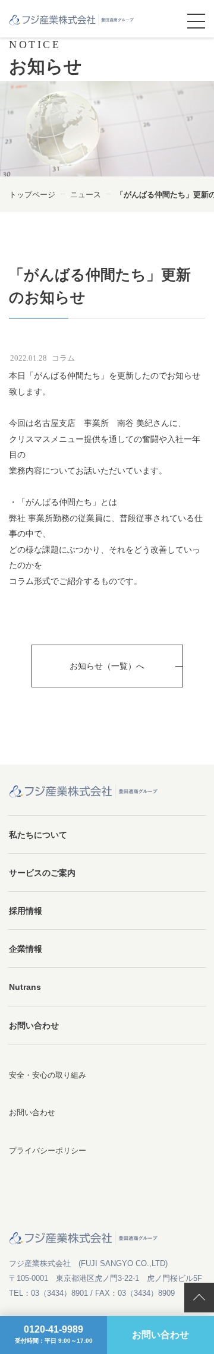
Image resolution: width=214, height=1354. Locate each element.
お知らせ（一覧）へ (107, 666)
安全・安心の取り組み (47, 1075)
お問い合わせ (34, 1025)
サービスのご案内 (42, 873)
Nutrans (25, 987)
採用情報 (25, 911)
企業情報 (25, 949)
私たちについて (38, 834)
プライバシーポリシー (47, 1150)
